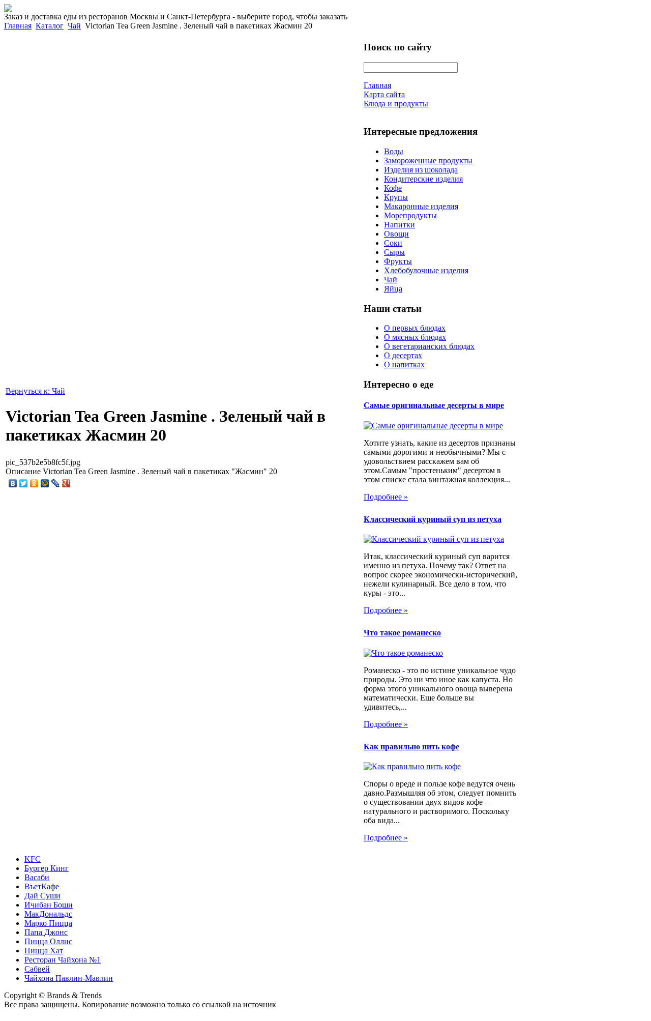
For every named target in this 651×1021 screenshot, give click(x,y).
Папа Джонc (46, 932)
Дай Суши (42, 895)
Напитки (399, 224)
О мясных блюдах (415, 337)
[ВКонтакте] (13, 483)
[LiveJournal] (55, 483)
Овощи (396, 233)
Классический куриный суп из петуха (432, 519)
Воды (393, 151)
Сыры (394, 252)
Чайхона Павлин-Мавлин (68, 978)
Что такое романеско (402, 632)
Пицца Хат (43, 950)
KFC (32, 859)
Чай (74, 25)
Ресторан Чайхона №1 (62, 959)
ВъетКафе (41, 886)
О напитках (404, 364)
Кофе (393, 188)
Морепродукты (410, 215)
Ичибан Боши (48, 904)
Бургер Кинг (46, 868)
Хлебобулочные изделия (426, 270)
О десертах (403, 355)
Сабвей (37, 969)
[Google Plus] (66, 483)
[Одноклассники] (34, 483)
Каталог (50, 25)
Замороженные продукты (428, 160)
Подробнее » (386, 496)
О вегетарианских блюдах (429, 346)
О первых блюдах (415, 328)
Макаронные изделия (421, 206)
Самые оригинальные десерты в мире (434, 405)
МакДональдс (48, 914)
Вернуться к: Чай (35, 391)
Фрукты (398, 261)
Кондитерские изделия (423, 178)
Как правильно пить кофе (411, 746)
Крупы (396, 197)
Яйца (393, 288)
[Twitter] (23, 483)
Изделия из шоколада (421, 169)
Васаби (36, 877)
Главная (18, 25)
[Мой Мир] (45, 483)
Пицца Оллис (48, 941)
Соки (393, 243)
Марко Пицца (48, 923)
